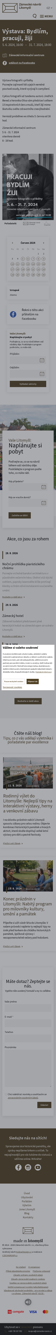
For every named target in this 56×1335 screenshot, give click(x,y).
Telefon (9, 1032)
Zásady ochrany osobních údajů (28, 1275)
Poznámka (10, 1047)
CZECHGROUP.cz (9, 1255)
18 (17, 269)
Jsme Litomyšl (27, 1209)
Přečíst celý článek (11, 843)
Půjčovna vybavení (41, 1271)
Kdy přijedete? (16, 481)
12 (23, 264)
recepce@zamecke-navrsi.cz (40, 1331)
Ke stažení (21, 1267)
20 (28, 269)
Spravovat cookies (12, 687)
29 (38, 274)
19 (23, 269)
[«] (12, 243)
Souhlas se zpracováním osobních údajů (28, 1283)
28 (33, 274)
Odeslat (44, 1105)
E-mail (9, 1016)
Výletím (26, 1205)
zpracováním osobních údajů (23, 1097)
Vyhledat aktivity (28, 384)
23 (43, 269)
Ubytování (27, 1197)
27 (28, 274)
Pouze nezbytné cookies (13, 681)
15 (38, 264)
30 (43, 274)
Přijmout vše (32, 681)
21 (33, 269)
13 (28, 264)
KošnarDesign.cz (24, 1251)
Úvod (27, 1193)
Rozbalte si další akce (12, 597)
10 (12, 264)
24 (12, 274)
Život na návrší (32, 785)
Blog (26, 1213)
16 (43, 264)
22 (38, 269)
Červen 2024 (28, 243)
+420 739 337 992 (15, 1331)
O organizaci (34, 1267)
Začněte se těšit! (20, 515)
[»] (43, 243)
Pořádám (27, 1201)
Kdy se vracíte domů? (20, 497)
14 (33, 264)
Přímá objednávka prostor (18, 1271)
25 (17, 274)
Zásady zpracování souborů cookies (28, 1279)
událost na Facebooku (22, 63)
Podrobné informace (43, 672)
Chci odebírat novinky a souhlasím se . (27, 1096)
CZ (48, 8)
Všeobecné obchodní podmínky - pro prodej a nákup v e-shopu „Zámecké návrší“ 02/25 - (28, 1292)
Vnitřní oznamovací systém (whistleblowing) (28, 1287)
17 (12, 269)
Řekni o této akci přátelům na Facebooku (32, 314)
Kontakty (28, 1217)
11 (17, 264)
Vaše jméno (11, 1001)
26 (23, 274)
